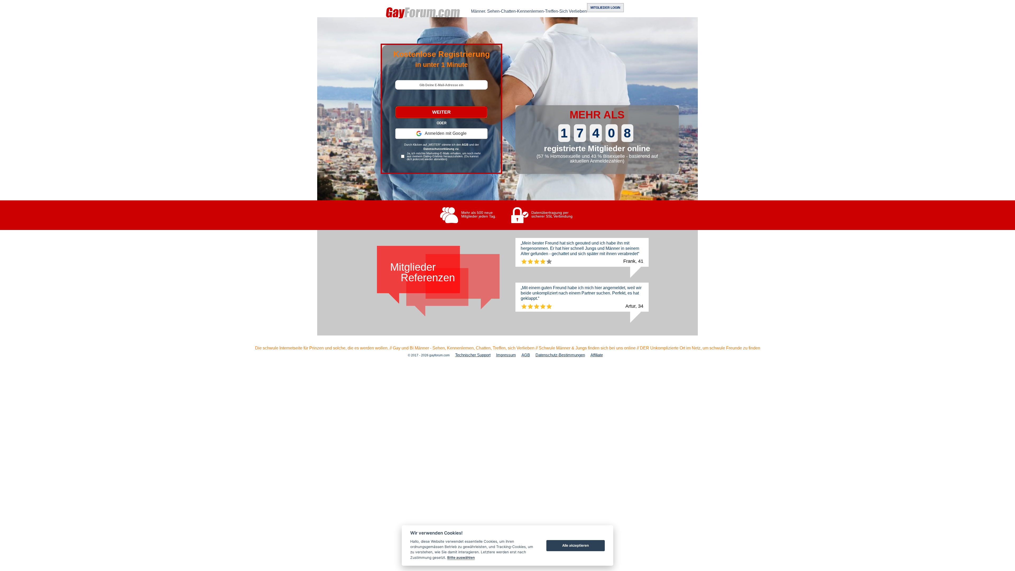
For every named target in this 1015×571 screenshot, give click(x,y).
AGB (465, 144)
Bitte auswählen (461, 557)
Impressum (506, 355)
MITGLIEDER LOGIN (605, 8)
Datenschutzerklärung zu (441, 148)
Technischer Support (473, 355)
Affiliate (596, 355)
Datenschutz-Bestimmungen (560, 355)
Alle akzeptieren (575, 545)
